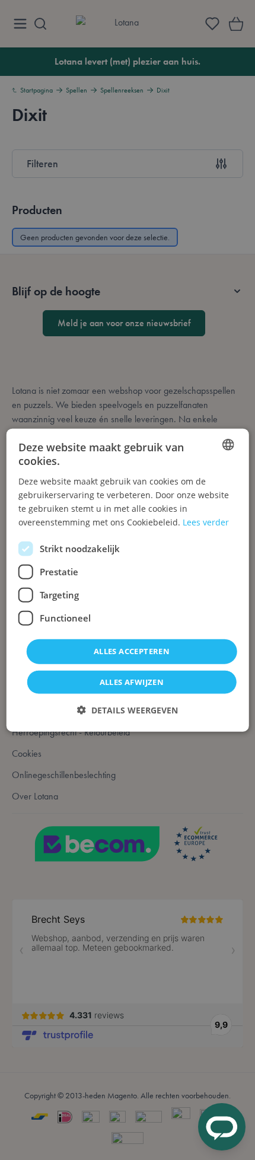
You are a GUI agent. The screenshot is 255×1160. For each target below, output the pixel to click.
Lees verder (206, 522)
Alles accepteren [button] (132, 651)
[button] (127, 709)
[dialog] (128, 580)
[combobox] (228, 445)
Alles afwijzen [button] (132, 681)
